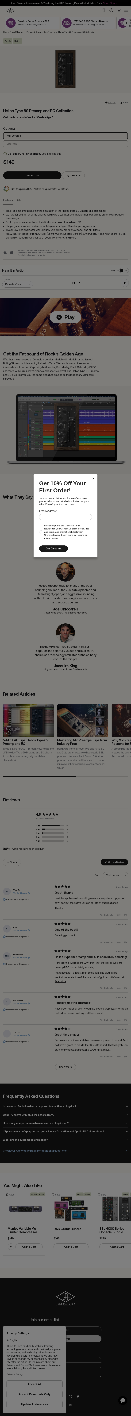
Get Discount (54, 548)
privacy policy (51, 538)
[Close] (93, 478)
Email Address (48, 511)
